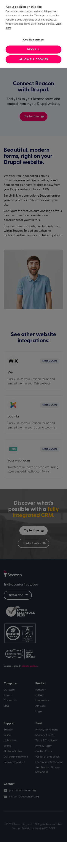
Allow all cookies (33, 59)
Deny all (33, 49)
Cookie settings (33, 39)
